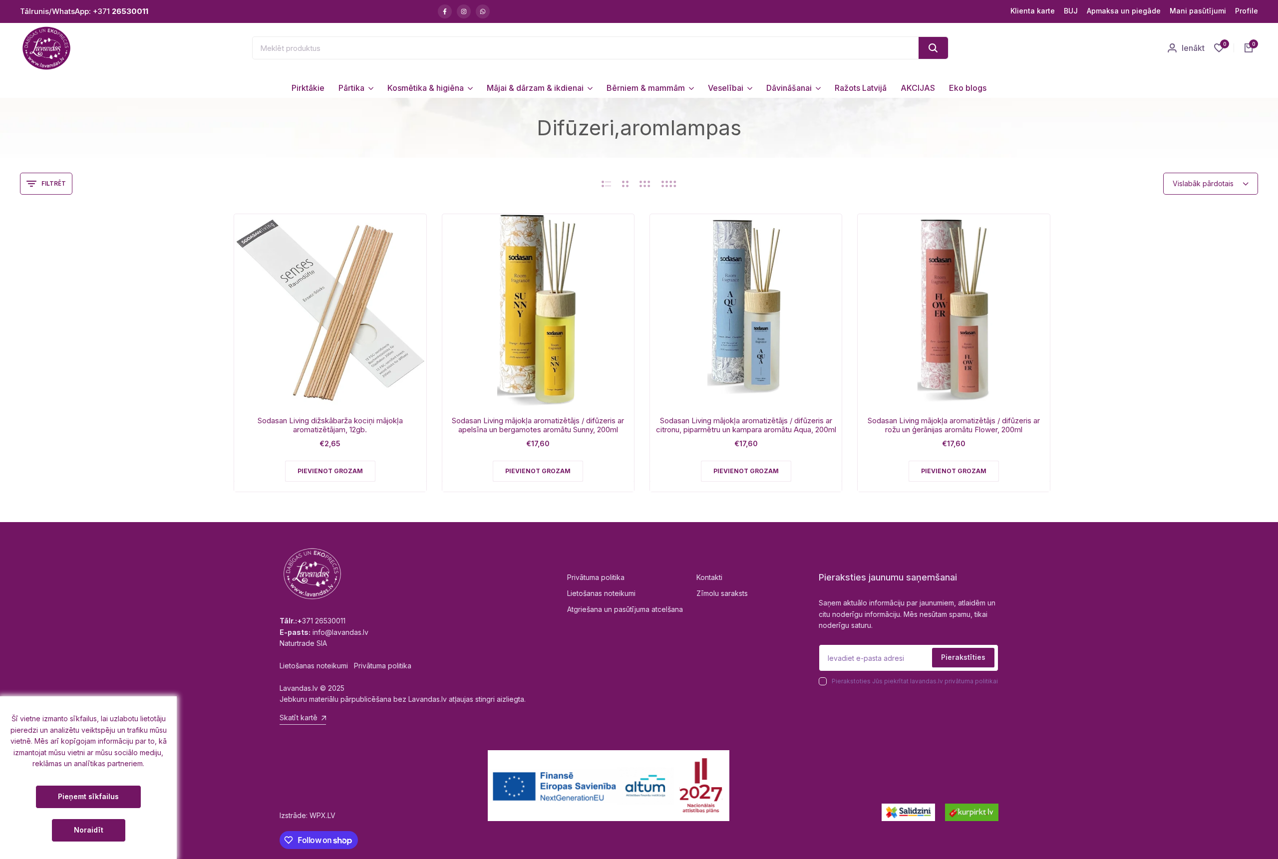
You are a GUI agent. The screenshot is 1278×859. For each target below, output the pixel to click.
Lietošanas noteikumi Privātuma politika (345, 665)
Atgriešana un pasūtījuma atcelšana (625, 609)
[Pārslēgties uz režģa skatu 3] (645, 183)
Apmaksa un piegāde (1124, 10)
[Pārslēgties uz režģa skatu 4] (669, 183)
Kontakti (709, 577)
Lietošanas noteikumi (601, 593)
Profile (1246, 10)
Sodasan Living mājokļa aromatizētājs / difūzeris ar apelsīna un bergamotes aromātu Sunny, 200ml (538, 425)
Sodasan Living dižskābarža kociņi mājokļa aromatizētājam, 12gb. (330, 425)
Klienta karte (1032, 10)
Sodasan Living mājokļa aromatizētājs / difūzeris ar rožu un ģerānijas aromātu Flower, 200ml (954, 425)
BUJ (1071, 10)
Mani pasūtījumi (1198, 10)
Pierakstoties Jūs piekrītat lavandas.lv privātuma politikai (915, 681)
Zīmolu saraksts (722, 593)
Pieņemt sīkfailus (88, 796)
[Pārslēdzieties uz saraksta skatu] (606, 183)
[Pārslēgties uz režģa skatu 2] (625, 183)
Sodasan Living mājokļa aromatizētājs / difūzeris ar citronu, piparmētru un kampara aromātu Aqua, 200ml (746, 425)
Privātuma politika (596, 577)
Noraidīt (88, 830)
